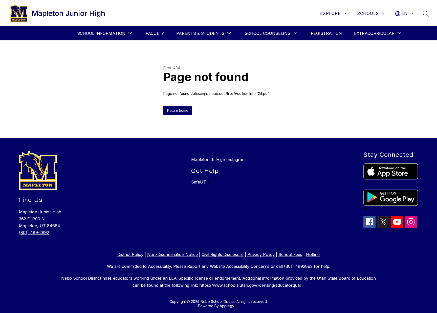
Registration (326, 33)
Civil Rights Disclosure (223, 254)
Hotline (313, 254)
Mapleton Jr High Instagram (218, 159)
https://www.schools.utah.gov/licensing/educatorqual (250, 285)
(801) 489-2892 (34, 232)
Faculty (155, 33)
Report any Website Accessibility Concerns (228, 266)
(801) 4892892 (298, 266)
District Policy (130, 254)
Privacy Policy (261, 254)
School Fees (290, 254)
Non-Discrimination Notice (172, 254)
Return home (177, 110)
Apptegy (227, 306)
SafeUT (198, 182)
